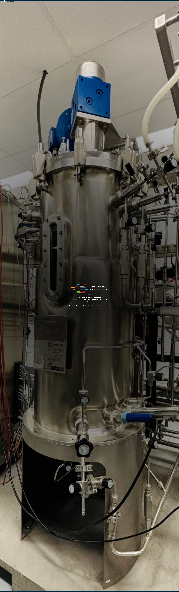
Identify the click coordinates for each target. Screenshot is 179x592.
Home (2, 1)
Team (165, 1)
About (156, 1)
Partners (176, 1)
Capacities (160, 1)
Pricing (168, 1)
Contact (172, 1)
